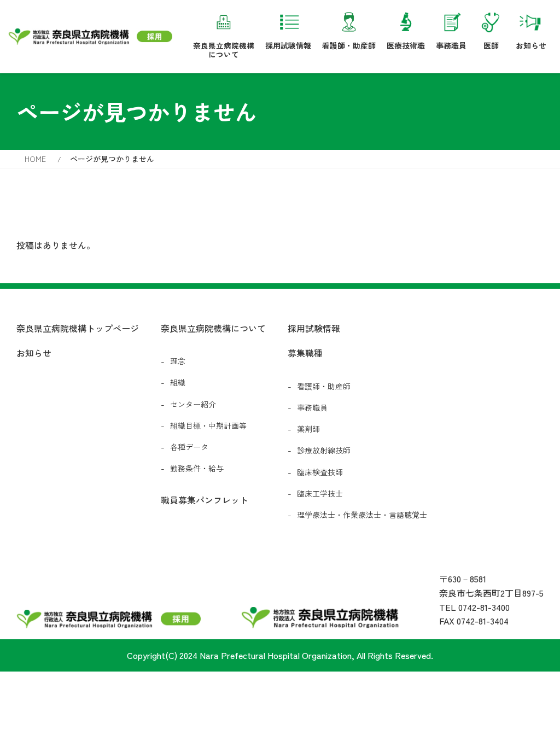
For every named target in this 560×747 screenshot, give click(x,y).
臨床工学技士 (320, 493)
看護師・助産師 (349, 45)
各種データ (189, 446)
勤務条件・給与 (197, 468)
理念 (177, 360)
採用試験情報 (288, 45)
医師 (491, 45)
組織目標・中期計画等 (208, 425)
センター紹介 (193, 404)
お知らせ (531, 45)
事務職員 (451, 45)
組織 (177, 382)
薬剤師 (308, 428)
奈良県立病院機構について (223, 49)
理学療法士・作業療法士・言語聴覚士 (362, 514)
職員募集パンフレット (204, 499)
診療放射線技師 (324, 450)
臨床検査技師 (320, 471)
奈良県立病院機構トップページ (77, 328)
